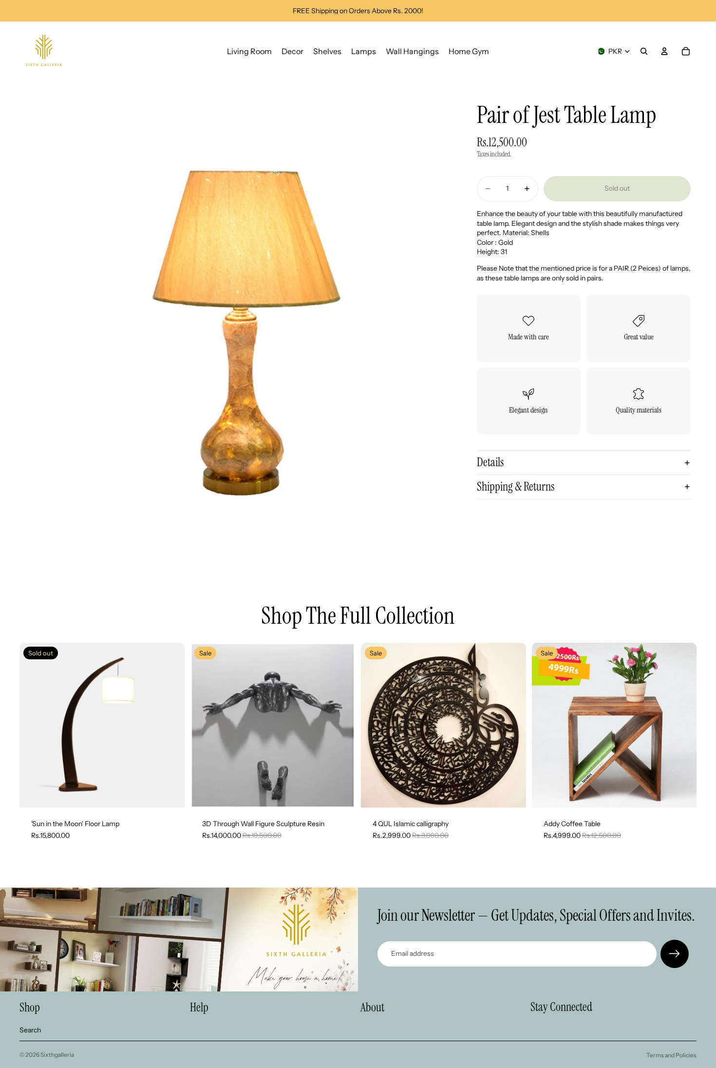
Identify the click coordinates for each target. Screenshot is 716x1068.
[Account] (664, 51)
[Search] (644, 51)
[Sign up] (674, 954)
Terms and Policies (671, 1055)
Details (490, 462)
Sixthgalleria (57, 1054)
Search (30, 1030)
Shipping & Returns (515, 486)
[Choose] (340, 793)
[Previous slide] (205, 725)
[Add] (511, 793)
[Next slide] (340, 725)
